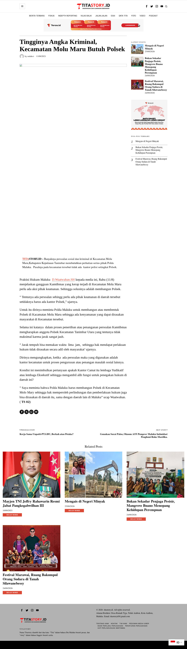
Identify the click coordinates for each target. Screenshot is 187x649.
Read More (12, 515)
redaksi (31, 56)
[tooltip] (146, 6)
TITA (25, 259)
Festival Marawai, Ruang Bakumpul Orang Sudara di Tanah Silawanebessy (156, 85)
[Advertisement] (73, 231)
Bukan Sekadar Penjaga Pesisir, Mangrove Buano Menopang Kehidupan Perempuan (154, 65)
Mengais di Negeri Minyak (154, 47)
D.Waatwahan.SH (63, 279)
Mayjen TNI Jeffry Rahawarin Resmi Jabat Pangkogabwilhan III (31, 503)
